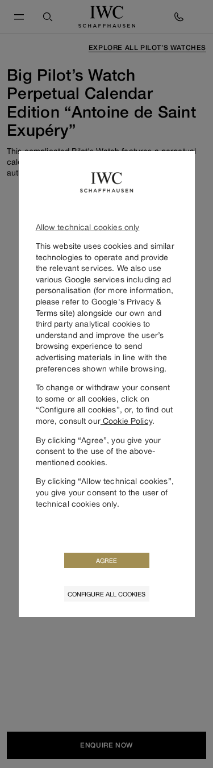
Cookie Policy (126, 420)
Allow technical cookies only (88, 227)
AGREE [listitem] (106, 560)
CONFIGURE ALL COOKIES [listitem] (106, 594)
